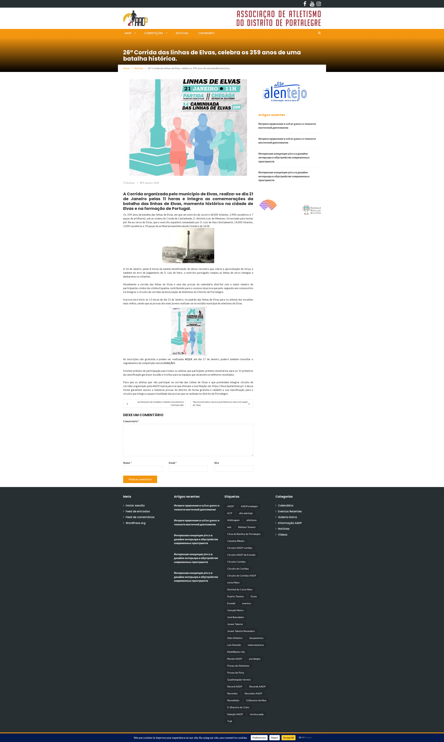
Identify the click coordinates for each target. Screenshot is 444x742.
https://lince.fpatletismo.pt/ (228, 386)
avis (229, 527)
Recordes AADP (253, 693)
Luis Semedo (234, 644)
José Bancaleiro (235, 617)
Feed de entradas (138, 511)
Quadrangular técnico (239, 679)
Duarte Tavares (235, 596)
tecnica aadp (257, 714)
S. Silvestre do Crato (238, 707)
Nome (127, 462)
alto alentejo (246, 513)
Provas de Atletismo (238, 665)
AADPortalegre (249, 506)
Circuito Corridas (236, 561)
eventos (246, 603)
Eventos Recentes (290, 511)
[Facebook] (305, 4)
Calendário (206, 33)
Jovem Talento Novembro (241, 631)
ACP (229, 513)
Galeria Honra (287, 517)
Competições (153, 33)
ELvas (254, 596)
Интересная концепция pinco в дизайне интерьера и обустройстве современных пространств (284, 157)
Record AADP (234, 686)
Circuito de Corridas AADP (241, 575)
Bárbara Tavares (247, 527)
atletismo (251, 520)
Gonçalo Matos (235, 610)
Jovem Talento (235, 624)
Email (173, 462)
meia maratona (256, 644)
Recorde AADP (257, 686)
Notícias (182, 33)
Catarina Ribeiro (236, 540)
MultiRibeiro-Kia (236, 651)
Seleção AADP (235, 714)
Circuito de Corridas (238, 568)
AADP (128, 33)
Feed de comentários (140, 517)
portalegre (255, 658)
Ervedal (231, 603)
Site (216, 462)
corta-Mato (233, 582)
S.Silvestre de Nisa (256, 700)
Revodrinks (233, 700)
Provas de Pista (235, 672)
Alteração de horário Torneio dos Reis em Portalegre (161, 403)
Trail (229, 721)
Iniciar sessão (135, 505)
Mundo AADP (234, 658)
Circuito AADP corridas (239, 547)
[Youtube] (311, 4)
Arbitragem (233, 520)
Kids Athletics (235, 637)
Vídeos (282, 534)
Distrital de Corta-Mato (240, 589)
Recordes (232, 693)
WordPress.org (136, 523)
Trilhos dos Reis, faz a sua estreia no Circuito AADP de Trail (220, 403)
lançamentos (256, 637)
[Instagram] (318, 4)
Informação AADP (290, 523)
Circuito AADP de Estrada (241, 554)
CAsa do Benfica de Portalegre (244, 533)
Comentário (131, 421)
